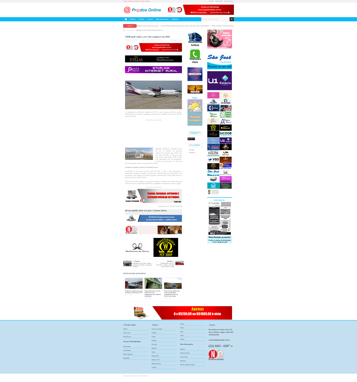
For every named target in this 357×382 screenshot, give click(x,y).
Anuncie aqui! (219, 1)
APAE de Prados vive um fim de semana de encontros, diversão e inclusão (200, 26)
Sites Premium (126, 346)
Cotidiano (148, 40)
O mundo (154, 367)
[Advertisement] (153, 135)
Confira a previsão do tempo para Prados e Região (136, 1)
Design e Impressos (128, 354)
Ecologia (154, 340)
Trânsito (182, 339)
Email (180, 40)
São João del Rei (158, 40)
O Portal (211, 1)
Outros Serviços (229, 1)
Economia (154, 344)
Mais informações (162, 19)
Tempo (182, 335)
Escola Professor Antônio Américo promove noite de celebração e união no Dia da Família (154, 26)
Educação (154, 348)
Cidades (141, 19)
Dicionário (191, 150)
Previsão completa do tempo (187, 364)
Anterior (137, 261)
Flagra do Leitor (156, 359)
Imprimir (174, 40)
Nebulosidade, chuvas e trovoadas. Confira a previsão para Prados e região (165, 264)
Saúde (181, 331)
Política (182, 327)
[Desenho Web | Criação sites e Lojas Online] (216, 355)
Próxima (170, 261)
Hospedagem (126, 358)
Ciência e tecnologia (157, 329)
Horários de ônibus (185, 353)
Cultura (153, 336)
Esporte (153, 352)
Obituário (175, 19)
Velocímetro (192, 152)
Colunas (150, 19)
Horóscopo (183, 360)
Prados (152, 40)
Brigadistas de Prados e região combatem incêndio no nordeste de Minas (142, 265)
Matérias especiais (156, 363)
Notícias (133, 19)
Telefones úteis (184, 357)
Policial (182, 324)
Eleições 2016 (155, 356)
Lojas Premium (127, 350)
